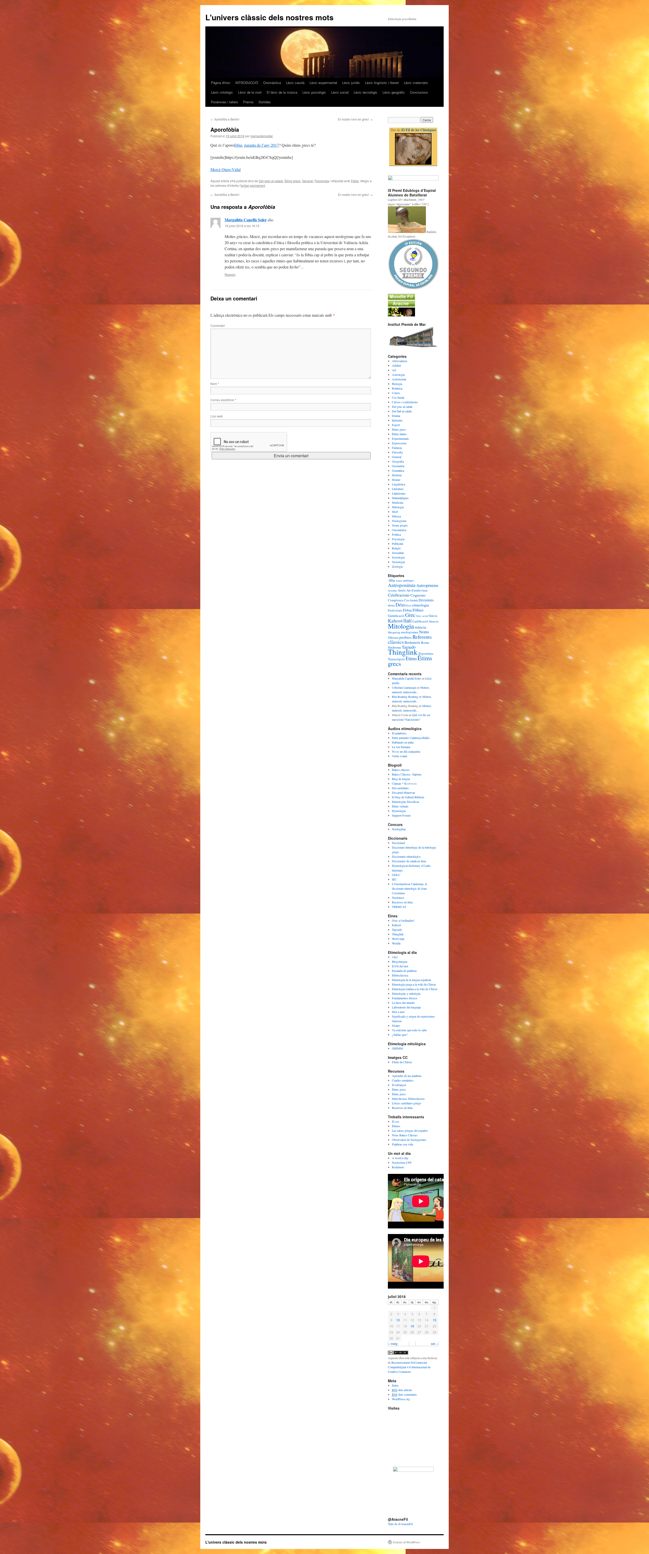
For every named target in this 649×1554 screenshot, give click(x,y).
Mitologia (398, 507)
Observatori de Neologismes (409, 1140)
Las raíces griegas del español (409, 1130)
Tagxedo (397, 929)
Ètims (411, 658)
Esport (396, 425)
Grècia (432, 615)
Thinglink (403, 652)
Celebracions (399, 595)
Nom (214, 383)
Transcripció (396, 659)
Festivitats (395, 610)
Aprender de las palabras (407, 1076)
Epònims (397, 420)
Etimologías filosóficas (405, 802)
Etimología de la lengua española (411, 980)
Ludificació (420, 621)
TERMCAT (399, 907)
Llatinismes (399, 493)
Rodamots (412, 642)
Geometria (398, 466)
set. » (434, 1343)
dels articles (402, 1390)
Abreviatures (399, 361)
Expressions (399, 443)
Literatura (397, 489)
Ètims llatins (399, 434)
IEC (394, 879)
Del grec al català (271, 181)
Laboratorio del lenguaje (406, 1007)
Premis (248, 101)
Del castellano (400, 788)
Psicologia (322, 181)
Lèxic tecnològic (365, 92)
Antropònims (427, 585)
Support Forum (401, 815)
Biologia (397, 384)
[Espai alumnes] (401, 305)
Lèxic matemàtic (416, 82)
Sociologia (398, 557)
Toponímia (425, 653)
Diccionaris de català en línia (409, 861)
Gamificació (396, 615)
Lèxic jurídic (351, 82)
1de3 (395, 957)
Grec (410, 614)
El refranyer (399, 1085)
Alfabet (396, 365)
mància (420, 627)
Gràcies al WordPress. (407, 1542)
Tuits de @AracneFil (400, 1524)
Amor (399, 580)
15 (434, 1320)
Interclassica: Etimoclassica (408, 1098)
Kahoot (395, 620)
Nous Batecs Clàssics (405, 1135)
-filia (391, 580)
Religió (396, 548)
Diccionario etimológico (406, 856)
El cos (395, 1121)
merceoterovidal (261, 136)
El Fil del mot (400, 966)
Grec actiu (422, 616)
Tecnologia (398, 562)
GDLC (396, 875)
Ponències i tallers (224, 101)
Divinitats (426, 599)
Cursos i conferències (405, 402)
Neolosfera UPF (402, 1162)
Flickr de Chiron (402, 1062)
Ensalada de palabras (404, 971)
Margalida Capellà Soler (246, 220)
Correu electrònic (223, 400)
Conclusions (419, 92)
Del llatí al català (401, 411)
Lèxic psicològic (314, 92)
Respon (230, 274)
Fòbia (355, 181)
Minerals (434, 621)
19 (412, 1326)
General (307, 181)
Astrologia (398, 375)
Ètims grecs (292, 181)
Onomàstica (272, 82)
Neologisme (399, 521)
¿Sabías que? (399, 1035)
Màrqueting (394, 632)
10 (398, 1320)
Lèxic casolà (295, 82)
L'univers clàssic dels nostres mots (269, 17)
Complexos (395, 600)
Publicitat (397, 544)
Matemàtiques (400, 498)
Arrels (402, 590)
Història (397, 475)
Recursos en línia (402, 902)
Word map (398, 939)
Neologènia (399, 829)
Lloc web (216, 416)
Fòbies (418, 610)
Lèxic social (340, 92)
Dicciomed (398, 843)
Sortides (265, 101)
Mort (395, 512)
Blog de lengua (401, 779)
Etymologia (399, 811)
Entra (395, 1385)
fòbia (238, 145)
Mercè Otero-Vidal (225, 169)
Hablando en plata (402, 742)
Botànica (397, 388)
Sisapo (396, 1025)
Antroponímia (402, 585)
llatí (407, 620)
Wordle (396, 943)
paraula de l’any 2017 (261, 145)
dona (391, 605)
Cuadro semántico (402, 1080)
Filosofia (397, 452)
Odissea (393, 637)
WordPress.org (401, 1399)
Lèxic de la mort (250, 92)
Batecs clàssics (401, 770)
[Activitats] (401, 298)
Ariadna (392, 590)
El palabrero (399, 733)
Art (394, 370)
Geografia (398, 461)
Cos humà (398, 397)
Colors (396, 393)
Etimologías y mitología (406, 993)
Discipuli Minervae (403, 792)
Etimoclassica (400, 975)
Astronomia (399, 379)
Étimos (396, 1126)
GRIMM (397, 1048)
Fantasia (397, 448)
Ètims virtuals (400, 806)
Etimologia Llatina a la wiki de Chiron (414, 989)
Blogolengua (399, 961)
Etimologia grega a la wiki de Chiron (414, 984)
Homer (396, 480)
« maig (393, 1343)
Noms (424, 632)
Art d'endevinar (416, 590)
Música (396, 516)
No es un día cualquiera (406, 751)
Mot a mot (398, 1012)
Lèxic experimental (323, 82)
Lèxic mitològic (222, 92)
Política (396, 534)
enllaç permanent (253, 185)
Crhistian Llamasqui (404, 687)
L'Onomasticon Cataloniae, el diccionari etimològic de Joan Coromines (409, 888)
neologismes (409, 632)
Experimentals (400, 438)
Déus (400, 604)
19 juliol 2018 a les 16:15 (242, 226)
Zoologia (397, 566)
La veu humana (401, 747)
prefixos (405, 637)
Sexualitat (398, 553)
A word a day (400, 1158)
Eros (408, 605)
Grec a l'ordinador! (403, 920)
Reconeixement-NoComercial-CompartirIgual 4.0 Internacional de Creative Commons (409, 1367)
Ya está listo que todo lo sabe (409, 1030)
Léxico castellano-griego (406, 1103)
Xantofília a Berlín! (224, 119)
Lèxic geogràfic (394, 92)
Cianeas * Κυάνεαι (404, 783)
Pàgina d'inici (220, 82)
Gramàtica (398, 470)
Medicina (397, 502)
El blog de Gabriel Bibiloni (408, 797)
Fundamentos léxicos (404, 998)
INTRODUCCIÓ (246, 82)
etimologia (420, 604)
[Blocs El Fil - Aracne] (413, 149)
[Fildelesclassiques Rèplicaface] (413, 1470)
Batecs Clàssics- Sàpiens (407, 774)
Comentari (217, 325)
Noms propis (400, 525)
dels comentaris (404, 1394)
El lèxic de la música (282, 92)
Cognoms (418, 595)
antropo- (408, 580)
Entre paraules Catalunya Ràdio (410, 738)
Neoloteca (398, 898)
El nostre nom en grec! (355, 119)
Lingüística (398, 484)
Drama (396, 416)
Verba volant (399, 756)
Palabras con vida (402, 1144)
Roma (425, 642)
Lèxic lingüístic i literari (382, 82)
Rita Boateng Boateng (405, 697)
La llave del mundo (403, 1003)
